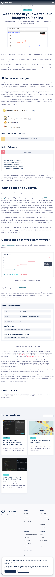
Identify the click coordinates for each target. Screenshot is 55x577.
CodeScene (48, 394)
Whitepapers (27, 543)
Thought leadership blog (30, 534)
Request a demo (28, 522)
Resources (27, 531)
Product (42, 510)
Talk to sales (27, 519)
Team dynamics (44, 516)
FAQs (25, 546)
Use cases (27, 540)
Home (26, 510)
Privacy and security (45, 540)
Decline (23, 571)
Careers (42, 537)
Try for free (27, 516)
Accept (10, 571)
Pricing (26, 513)
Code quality (43, 513)
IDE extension (27, 556)
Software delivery (44, 519)
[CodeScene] (6, 3)
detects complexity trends (8, 245)
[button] (53, 3)
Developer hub (28, 553)
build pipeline (22, 287)
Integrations (43, 524)
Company (42, 531)
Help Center (43, 546)
